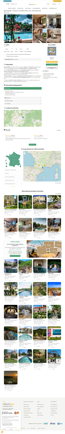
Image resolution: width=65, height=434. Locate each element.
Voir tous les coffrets (27, 417)
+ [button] (5, 111)
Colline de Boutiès (52, 319)
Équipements (8, 97)
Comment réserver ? (40, 404)
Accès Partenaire (40, 415)
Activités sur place (9, 100)
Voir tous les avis (32, 144)
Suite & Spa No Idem (10, 232)
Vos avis (52, 415)
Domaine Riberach (38, 319)
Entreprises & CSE (54, 408)
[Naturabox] (32, 4)
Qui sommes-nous (54, 406)
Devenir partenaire (54, 412)
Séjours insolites (26, 406)
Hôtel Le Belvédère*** (10, 340)
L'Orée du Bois (22, 232)
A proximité (8, 103)
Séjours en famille (27, 410)
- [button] (5, 112)
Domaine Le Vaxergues (24, 363)
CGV (27, 428)
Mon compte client (40, 406)
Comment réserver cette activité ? (52, 68)
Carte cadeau (26, 415)
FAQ (38, 410)
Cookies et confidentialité (41, 428)
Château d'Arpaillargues (11, 209)
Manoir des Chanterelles (11, 296)
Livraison (38, 408)
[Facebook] (7, 4)
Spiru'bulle (22, 209)
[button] (7, 1)
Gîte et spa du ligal (9, 363)
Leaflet (40, 126)
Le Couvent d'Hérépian (39, 209)
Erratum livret (39, 412)
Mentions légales (32, 428)
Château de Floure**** (39, 340)
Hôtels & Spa (51, 57)
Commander (52, 64)
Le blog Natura (53, 410)
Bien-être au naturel (27, 408)
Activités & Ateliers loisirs (28, 412)
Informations (8, 88)
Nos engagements (54, 404)
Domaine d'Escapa (38, 363)
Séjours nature (26, 404)
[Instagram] (8, 4)
